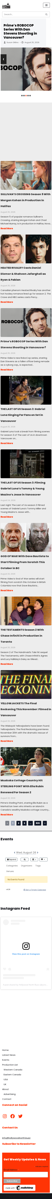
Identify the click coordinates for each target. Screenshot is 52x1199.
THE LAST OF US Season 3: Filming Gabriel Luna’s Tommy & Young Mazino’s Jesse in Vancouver (25, 463)
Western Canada (13, 1069)
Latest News (8, 1054)
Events (5, 1059)
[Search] (46, 14)
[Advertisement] (26, 128)
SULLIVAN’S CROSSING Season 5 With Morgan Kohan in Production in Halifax (25, 175)
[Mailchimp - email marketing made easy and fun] (19, 1190)
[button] (22, 95)
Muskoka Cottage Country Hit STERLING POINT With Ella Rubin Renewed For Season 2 (25, 761)
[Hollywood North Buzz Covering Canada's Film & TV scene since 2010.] (6, 5)
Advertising (10, 1094)
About (5, 1089)
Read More (7, 228)
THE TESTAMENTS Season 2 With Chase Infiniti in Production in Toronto (25, 610)
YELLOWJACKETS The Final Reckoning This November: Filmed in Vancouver (25, 684)
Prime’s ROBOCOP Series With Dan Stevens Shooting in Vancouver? (20, 31)
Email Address (11, 1169)
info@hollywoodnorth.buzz (16, 1137)
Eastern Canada (12, 1074)
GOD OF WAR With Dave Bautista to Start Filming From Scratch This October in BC (25, 537)
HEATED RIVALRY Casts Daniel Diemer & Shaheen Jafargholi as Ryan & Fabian (25, 248)
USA (6, 1079)
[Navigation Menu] (46, 5)
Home (5, 1050)
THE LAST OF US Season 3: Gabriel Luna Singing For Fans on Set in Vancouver (25, 390)
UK (5, 1084)
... (30, 823)
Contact (6, 1099)
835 (38, 823)
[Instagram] (4, 1116)
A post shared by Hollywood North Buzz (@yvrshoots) (27, 985)
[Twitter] (20, 1116)
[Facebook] (12, 1116)
